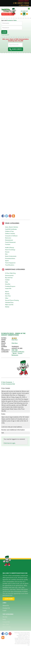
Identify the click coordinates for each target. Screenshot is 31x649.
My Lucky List (23, 10)
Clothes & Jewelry (10, 233)
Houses (7, 252)
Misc (6, 254)
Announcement (9, 275)
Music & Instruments (10, 256)
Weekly (7, 306)
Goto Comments (7, 382)
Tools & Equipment (10, 262)
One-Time (8, 296)
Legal (4, 610)
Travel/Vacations (9, 265)
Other (6, 298)
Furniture (7, 244)
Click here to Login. (10, 443)
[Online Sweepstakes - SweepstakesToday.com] (13, 11)
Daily (6, 282)
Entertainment (9, 240)
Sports (7, 260)
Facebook (9, 20)
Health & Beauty (9, 247)
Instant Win (8, 288)
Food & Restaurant (10, 242)
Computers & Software (11, 235)
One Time (6, 624)
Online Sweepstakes (5, 9)
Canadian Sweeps (23, 1)
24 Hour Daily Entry (10, 273)
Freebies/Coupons (10, 286)
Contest (7, 279)
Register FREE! (7, 14)
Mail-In (7, 291)
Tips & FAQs (24, 5)
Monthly (7, 293)
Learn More (8, 599)
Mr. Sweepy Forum (22, 3)
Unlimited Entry (9, 302)
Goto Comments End (9, 384)
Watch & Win (7, 627)
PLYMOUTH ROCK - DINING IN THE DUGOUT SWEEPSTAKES (13, 334)
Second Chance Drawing (12, 300)
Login (4, 32)
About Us (6, 605)
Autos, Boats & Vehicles (11, 227)
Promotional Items (10, 258)
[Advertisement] (15, 461)
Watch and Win (9, 304)
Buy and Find (8, 277)
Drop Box (7, 284)
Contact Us (6, 608)
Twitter (15, 20)
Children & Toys (9, 231)
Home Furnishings (10, 249)
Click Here (15, 339)
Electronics (8, 238)
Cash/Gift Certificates (11, 229)
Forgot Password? (5, 34)
